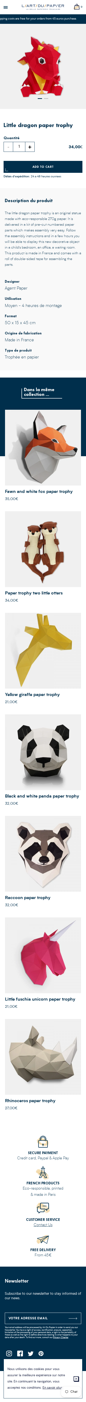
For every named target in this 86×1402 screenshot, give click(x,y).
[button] (40, 98)
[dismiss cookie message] (76, 1378)
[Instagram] (9, 1355)
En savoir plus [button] (52, 1387)
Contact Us (43, 1225)
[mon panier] (77, 7)
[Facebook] (20, 1355)
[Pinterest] (41, 1355)
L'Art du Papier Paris (43, 7)
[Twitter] (30, 1355)
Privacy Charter (60, 1337)
